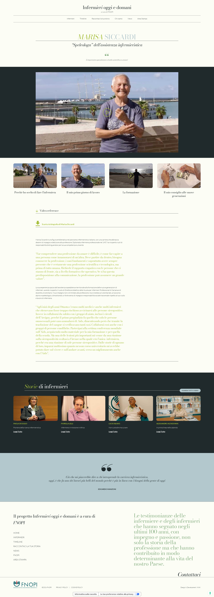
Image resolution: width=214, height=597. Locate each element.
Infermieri (70, 19)
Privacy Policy (62, 587)
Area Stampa (142, 19)
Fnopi (16, 555)
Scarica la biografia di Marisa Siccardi (58, 224)
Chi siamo (118, 19)
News (130, 19)
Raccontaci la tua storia (100, 19)
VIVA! (199, 587)
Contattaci (189, 574)
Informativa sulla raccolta (86, 594)
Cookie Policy (77, 587)
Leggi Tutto (17, 431)
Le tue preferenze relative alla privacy (116, 594)
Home (16, 533)
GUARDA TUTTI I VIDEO (190, 390)
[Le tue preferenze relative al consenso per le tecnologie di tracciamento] (210, 593)
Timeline (83, 19)
